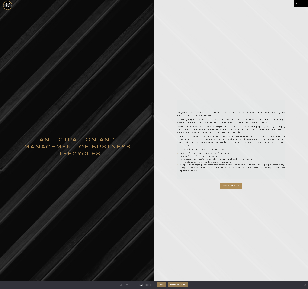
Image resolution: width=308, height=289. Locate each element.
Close (162, 285)
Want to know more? (178, 285)
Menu (298, 3)
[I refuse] (305, 285)
